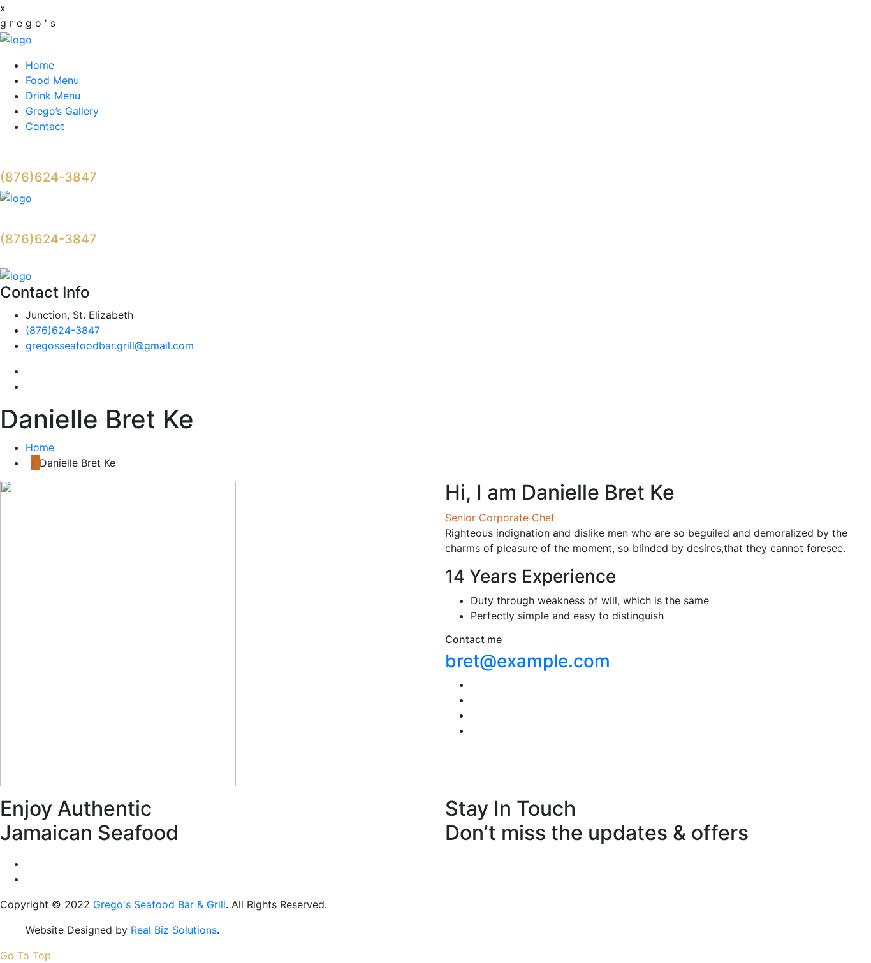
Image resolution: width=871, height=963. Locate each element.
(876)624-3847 (48, 177)
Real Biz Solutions (174, 929)
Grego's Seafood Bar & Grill (159, 904)
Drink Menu (53, 95)
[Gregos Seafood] (16, 38)
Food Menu (52, 80)
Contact (45, 126)
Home (40, 65)
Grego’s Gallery (62, 111)
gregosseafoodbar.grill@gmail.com (110, 345)
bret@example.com (527, 661)
